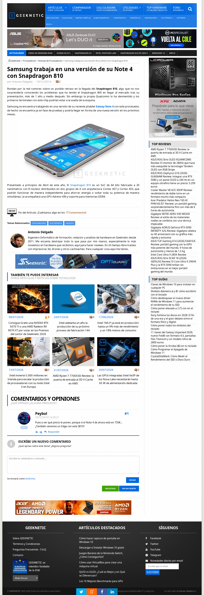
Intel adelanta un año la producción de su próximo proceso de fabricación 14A (73, 326)
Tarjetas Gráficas (83, 18)
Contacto (18, 555)
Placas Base (67, 18)
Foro (178, 8)
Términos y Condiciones (26, 544)
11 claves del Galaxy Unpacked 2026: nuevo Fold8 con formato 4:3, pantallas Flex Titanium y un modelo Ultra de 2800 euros (173, 337)
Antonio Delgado (22, 81)
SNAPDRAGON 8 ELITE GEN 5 (134, 53)
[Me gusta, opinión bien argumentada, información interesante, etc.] (37, 432)
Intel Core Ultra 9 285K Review (168, 254)
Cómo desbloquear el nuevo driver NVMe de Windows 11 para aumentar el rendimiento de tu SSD (172, 301)
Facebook (155, 538)
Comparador (81, 8)
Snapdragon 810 (80, 185)
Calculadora (106, 8)
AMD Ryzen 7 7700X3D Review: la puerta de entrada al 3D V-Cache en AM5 (73, 379)
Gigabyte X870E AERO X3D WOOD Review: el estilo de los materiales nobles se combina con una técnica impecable (171, 219)
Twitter (154, 544)
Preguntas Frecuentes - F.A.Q (29, 549)
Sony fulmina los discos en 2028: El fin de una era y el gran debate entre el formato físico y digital (172, 319)
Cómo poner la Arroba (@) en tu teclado (174, 346)
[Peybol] (24, 418)
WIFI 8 (172, 53)
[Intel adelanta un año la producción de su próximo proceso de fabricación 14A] (73, 285)
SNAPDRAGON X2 (83, 53)
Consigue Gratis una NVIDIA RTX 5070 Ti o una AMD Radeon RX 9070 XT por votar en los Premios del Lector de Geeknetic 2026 (28, 328)
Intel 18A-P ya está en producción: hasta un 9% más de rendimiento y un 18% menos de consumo (118, 326)
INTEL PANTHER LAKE (106, 53)
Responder (54, 432)
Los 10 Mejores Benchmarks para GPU (101, 581)
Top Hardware (157, 8)
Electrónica (56, 223)
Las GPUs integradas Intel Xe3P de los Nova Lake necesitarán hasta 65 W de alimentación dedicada (118, 379)
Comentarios (77, 212)
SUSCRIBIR (152, 572)
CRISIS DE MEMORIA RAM (40, 53)
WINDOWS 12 (158, 53)
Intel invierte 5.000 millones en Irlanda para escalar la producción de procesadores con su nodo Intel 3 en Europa (28, 381)
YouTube (155, 549)
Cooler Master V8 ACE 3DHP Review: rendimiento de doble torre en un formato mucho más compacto (171, 193)
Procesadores (52, 18)
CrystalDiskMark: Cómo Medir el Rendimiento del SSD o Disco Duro (170, 358)
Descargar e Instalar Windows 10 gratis (101, 547)
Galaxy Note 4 (105, 106)
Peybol (41, 413)
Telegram (155, 555)
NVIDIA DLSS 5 (63, 53)
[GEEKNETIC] (26, 15)
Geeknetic (16, 60)
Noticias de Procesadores (50, 60)
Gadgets (70, 223)
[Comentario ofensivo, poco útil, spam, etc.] (42, 432)
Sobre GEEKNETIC (23, 538)
